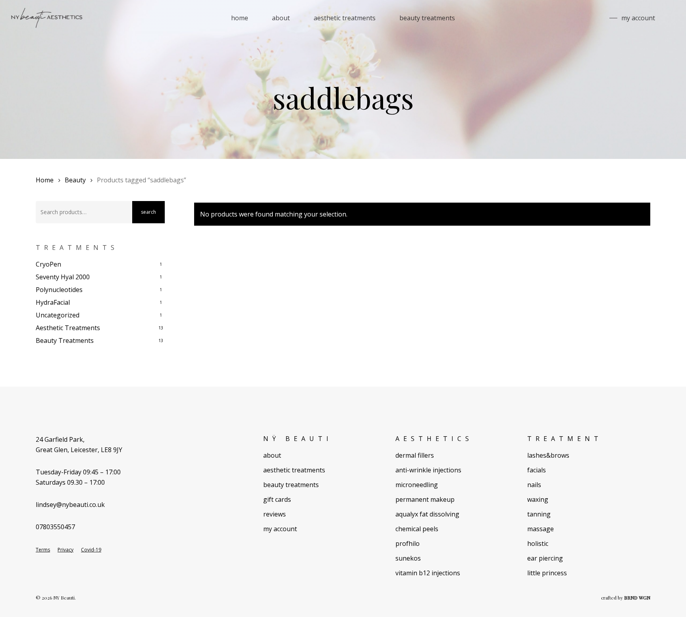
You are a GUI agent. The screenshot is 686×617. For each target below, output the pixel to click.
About (272, 455)
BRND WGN (637, 597)
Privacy (65, 550)
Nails (534, 484)
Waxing (537, 499)
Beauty (75, 180)
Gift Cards (277, 499)
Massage (540, 528)
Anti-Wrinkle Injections (428, 470)
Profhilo (407, 543)
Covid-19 (91, 550)
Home (45, 180)
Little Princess (547, 573)
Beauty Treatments (65, 340)
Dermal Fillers (414, 455)
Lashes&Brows (548, 455)
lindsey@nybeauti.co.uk (70, 504)
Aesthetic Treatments (68, 327)
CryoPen (48, 264)
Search (148, 212)
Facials (536, 470)
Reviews (274, 514)
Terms (43, 550)
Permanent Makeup (425, 499)
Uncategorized (57, 315)
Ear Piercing (545, 558)
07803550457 (55, 526)
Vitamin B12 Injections (427, 573)
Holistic (537, 543)
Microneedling (416, 484)
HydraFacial (53, 302)
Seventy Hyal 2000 (63, 277)
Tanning (539, 514)
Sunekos (408, 558)
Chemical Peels (416, 528)
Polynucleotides (59, 289)
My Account (280, 528)
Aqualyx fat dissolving (427, 514)
